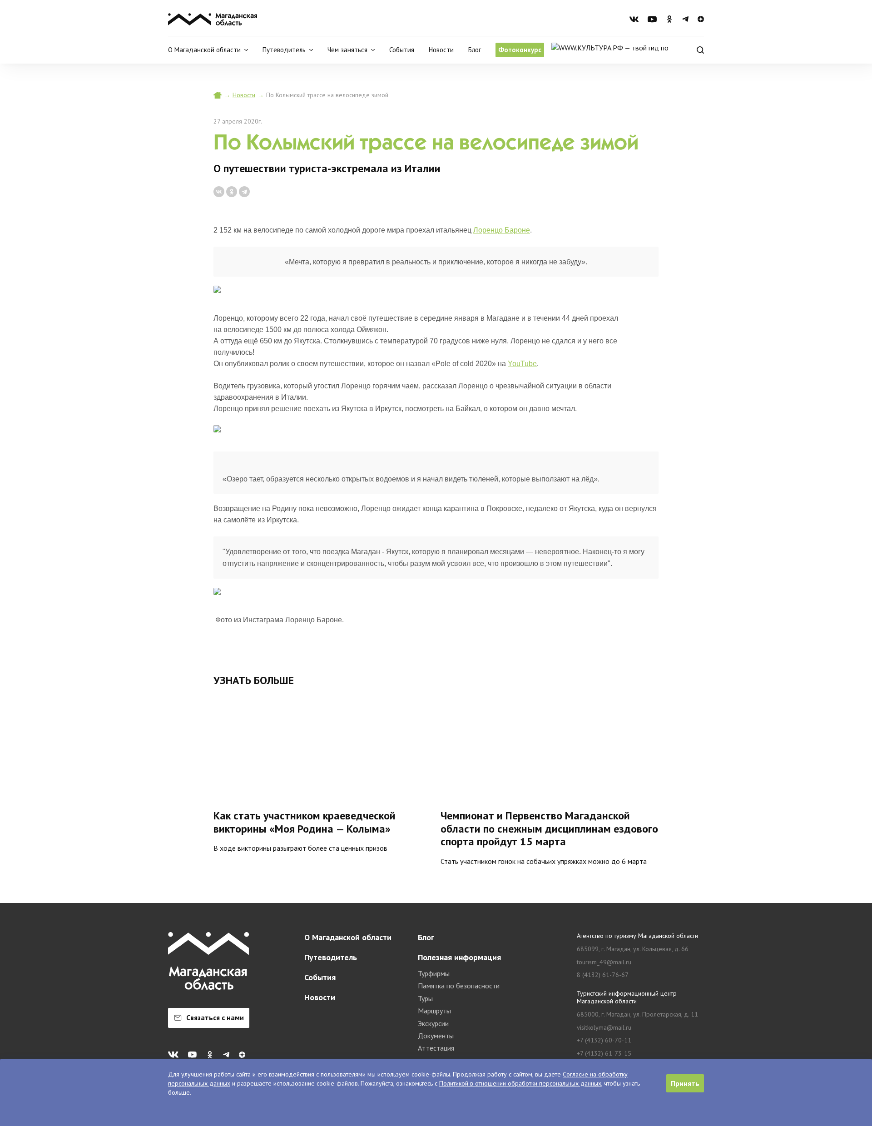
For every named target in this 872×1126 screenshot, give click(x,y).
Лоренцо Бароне (501, 230)
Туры (425, 998)
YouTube (522, 363)
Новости (441, 49)
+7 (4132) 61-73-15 (604, 1053)
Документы (436, 1035)
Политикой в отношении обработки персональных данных (520, 1083)
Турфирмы (434, 973)
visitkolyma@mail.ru (604, 1028)
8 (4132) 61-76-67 (603, 975)
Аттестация (436, 1047)
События (401, 49)
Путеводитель (330, 957)
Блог (474, 49)
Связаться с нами (215, 1017)
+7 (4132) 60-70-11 (604, 1040)
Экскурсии (433, 1023)
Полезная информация (459, 957)
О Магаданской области (347, 937)
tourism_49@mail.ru (604, 962)
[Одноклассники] (231, 191)
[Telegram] (244, 191)
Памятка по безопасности (459, 985)
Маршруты (434, 1010)
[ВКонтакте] (218, 191)
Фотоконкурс (519, 49)
